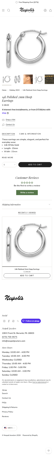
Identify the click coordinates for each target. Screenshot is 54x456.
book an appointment (39, 382)
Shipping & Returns (9, 407)
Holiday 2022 (14, 90)
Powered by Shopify (30, 435)
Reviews (5, 416)
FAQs (4, 402)
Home (4, 90)
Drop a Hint (10, 119)
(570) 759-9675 (9, 337)
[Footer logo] (15, 297)
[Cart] (50, 10)
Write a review (27, 192)
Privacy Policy (7, 412)
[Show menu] (3, 10)
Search (5, 393)
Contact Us (6, 398)
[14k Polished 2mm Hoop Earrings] (27, 242)
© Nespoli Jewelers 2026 (11, 435)
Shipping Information (11, 204)
